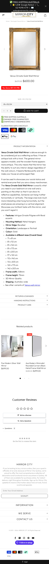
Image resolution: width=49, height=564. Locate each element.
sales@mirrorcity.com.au (24, 10)
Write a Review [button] (25, 415)
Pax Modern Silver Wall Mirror (10, 364)
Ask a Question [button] (25, 421)
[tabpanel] (12, 353)
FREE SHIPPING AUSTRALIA (26, 2)
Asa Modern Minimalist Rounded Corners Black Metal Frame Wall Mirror (36, 365)
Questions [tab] (8, 428)
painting (5, 191)
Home (7, 21)
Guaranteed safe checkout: (14, 126)
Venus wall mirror (32, 285)
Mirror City (24, 15)
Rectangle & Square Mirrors (18, 21)
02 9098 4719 (21, 7)
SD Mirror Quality (14, 278)
